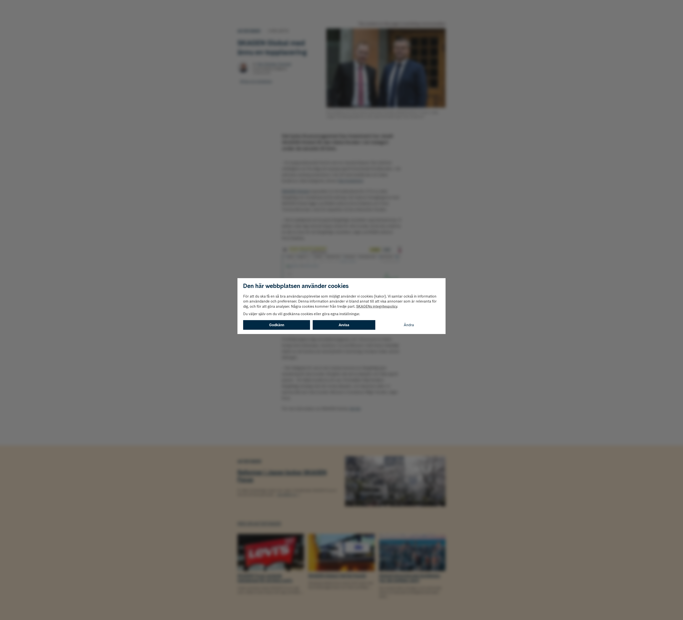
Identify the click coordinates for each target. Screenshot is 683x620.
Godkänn (276, 325)
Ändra (409, 325)
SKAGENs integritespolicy (376, 306)
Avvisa (344, 325)
